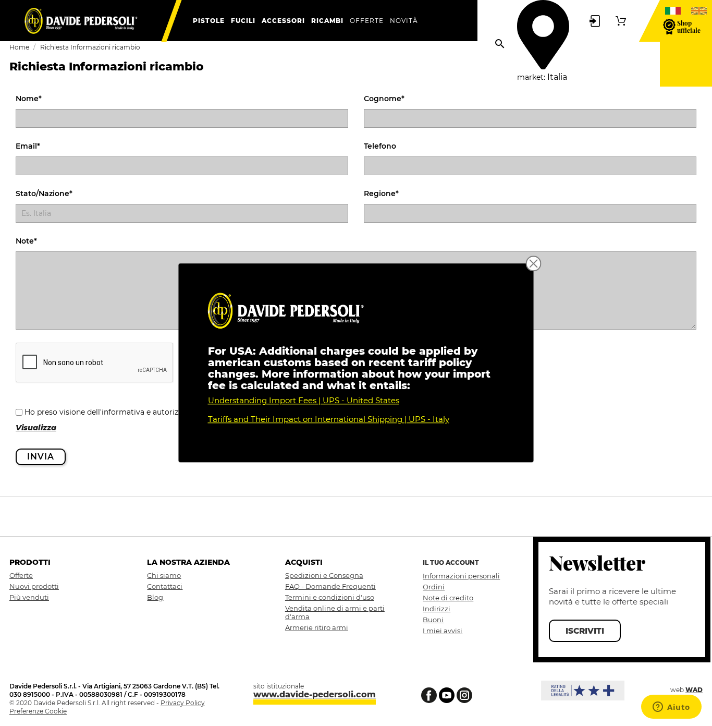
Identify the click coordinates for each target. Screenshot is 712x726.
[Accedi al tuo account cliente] (595, 20)
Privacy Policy (183, 703)
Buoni (433, 619)
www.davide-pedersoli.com (314, 694)
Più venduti (29, 597)
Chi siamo (164, 575)
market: (531, 77)
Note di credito (448, 598)
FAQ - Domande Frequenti (330, 586)
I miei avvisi (442, 630)
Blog (155, 597)
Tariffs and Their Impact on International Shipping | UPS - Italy (328, 420)
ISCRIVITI (585, 631)
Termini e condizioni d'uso (329, 597)
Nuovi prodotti (34, 586)
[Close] (534, 263)
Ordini (434, 587)
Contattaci (164, 586)
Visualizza (36, 427)
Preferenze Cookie (38, 711)
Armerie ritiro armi (316, 627)
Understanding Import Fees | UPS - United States (303, 401)
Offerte (21, 575)
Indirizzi (436, 608)
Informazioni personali (461, 576)
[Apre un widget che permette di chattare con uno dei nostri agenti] (671, 708)
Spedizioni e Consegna (324, 575)
